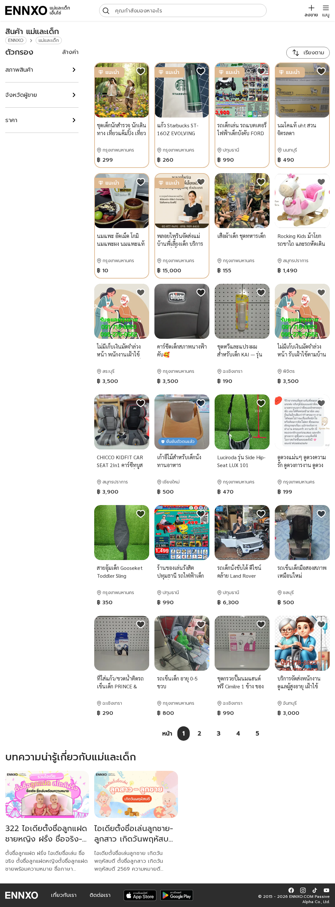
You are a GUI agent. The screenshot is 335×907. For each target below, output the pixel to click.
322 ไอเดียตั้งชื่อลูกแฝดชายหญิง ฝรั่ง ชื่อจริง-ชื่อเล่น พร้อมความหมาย (46, 839)
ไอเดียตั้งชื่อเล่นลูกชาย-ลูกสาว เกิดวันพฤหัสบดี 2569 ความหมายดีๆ (134, 839)
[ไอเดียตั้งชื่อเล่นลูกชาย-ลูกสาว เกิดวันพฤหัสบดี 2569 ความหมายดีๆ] (136, 794)
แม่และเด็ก (49, 40)
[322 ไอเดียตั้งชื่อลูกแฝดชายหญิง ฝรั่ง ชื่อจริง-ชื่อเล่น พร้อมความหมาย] (47, 794)
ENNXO (16, 40)
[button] (291, 890)
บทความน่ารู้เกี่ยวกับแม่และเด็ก (70, 757)
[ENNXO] (26, 10)
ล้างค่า (70, 52)
